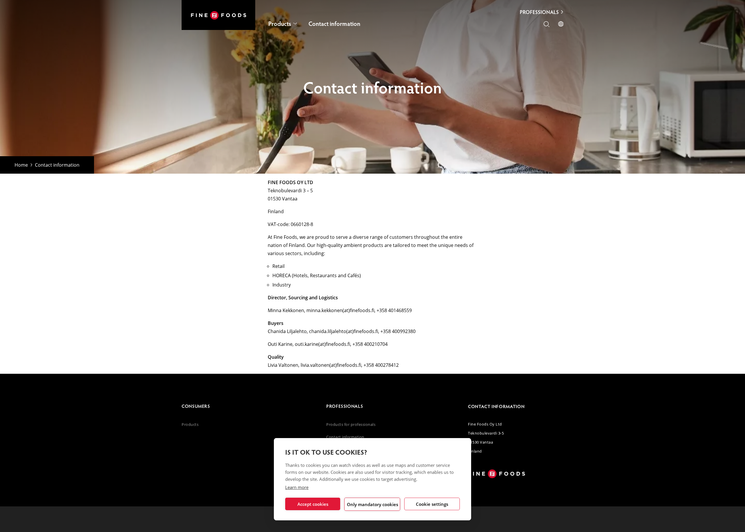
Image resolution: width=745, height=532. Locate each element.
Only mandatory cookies (372, 504)
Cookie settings (432, 504)
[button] (546, 24)
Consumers (196, 406)
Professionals (539, 12)
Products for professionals (351, 424)
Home (21, 165)
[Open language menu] (560, 24)
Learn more (296, 487)
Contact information (334, 23)
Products (279, 23)
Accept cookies (312, 504)
